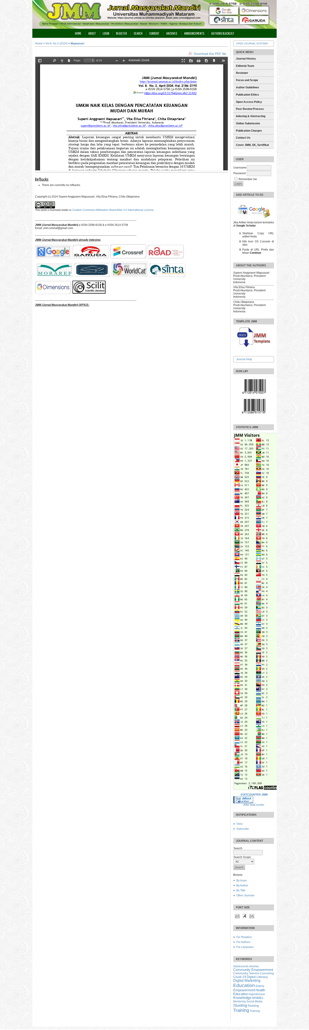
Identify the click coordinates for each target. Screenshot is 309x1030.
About (92, 33)
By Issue (241, 880)
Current (154, 33)
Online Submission (248, 123)
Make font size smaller (237, 915)
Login (106, 33)
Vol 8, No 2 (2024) (56, 43)
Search (138, 33)
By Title (240, 890)
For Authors (243, 942)
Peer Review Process (250, 109)
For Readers (244, 937)
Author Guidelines (247, 87)
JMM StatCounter (253, 804)
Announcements (194, 33)
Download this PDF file (210, 53)
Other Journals (245, 895)
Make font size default (244, 915)
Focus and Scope (247, 80)
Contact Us (243, 137)
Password (239, 173)
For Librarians (245, 947)
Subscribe (242, 828)
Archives (171, 33)
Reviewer (242, 73)
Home (78, 33)
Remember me (248, 179)
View (239, 823)
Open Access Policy (249, 102)
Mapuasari (77, 43)
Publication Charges (249, 130)
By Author (242, 885)
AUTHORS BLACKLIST (222, 33)
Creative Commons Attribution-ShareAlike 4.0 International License (112, 210)
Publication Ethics (247, 94)
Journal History (246, 58)
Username (239, 167)
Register (121, 33)
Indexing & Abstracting (250, 116)
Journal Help (244, 359)
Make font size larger (252, 915)
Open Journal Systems (252, 43)
